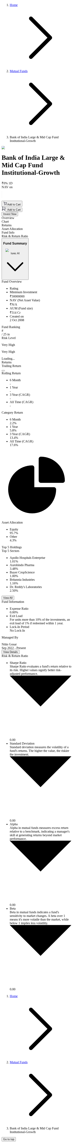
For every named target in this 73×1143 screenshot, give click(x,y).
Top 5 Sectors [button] (10, 551)
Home (14, 5)
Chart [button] (5, 221)
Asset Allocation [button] (12, 229)
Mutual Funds (19, 71)
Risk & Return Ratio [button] (15, 236)
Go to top (8, 1139)
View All (8, 597)
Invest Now (9, 214)
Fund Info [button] (8, 232)
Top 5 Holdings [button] (12, 547)
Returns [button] (7, 225)
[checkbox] (3, 370)
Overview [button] (8, 218)
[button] (36, 371)
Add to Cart (14, 204)
